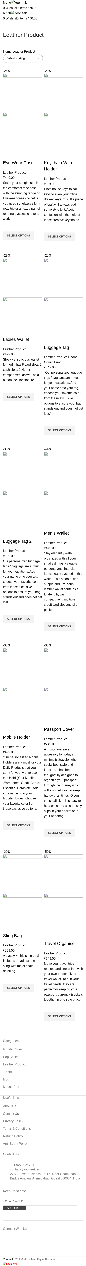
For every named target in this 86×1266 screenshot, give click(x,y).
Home (7, 51)
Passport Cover (59, 729)
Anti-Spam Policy (15, 1143)
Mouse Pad (11, 1087)
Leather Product (14, 172)
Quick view (8, 245)
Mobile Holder (16, 737)
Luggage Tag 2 (17, 541)
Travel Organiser (60, 943)
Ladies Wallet (16, 339)
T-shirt (7, 1072)
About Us (9, 1106)
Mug (6, 1079)
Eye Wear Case (18, 162)
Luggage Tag (56, 347)
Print (57, 362)
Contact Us (11, 1113)
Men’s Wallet (56, 533)
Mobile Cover (12, 1049)
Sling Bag (12, 935)
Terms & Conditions (17, 1128)
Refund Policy (13, 1136)
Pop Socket (11, 1057)
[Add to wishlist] (8, 226)
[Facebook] (10, 1242)
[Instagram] (21, 1242)
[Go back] (8, 26)
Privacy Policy (13, 1121)
